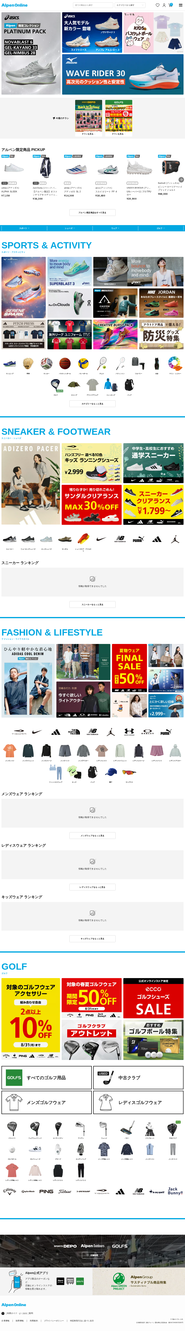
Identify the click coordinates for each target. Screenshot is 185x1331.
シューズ (69, 228)
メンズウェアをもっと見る (93, 835)
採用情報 (20, 1321)
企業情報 (5, 1321)
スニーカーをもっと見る (93, 604)
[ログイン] (164, 5)
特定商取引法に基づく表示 (82, 1321)
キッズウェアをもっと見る (93, 938)
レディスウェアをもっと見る (92, 887)
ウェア (114, 228)
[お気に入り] (157, 5)
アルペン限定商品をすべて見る (92, 212)
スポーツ (23, 228)
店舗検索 (94, 1255)
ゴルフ (159, 228)
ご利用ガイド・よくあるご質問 (19, 1313)
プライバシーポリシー (54, 1321)
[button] (181, 179)
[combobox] (93, 5)
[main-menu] (181, 5)
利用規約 (34, 1321)
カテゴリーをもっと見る (93, 404)
